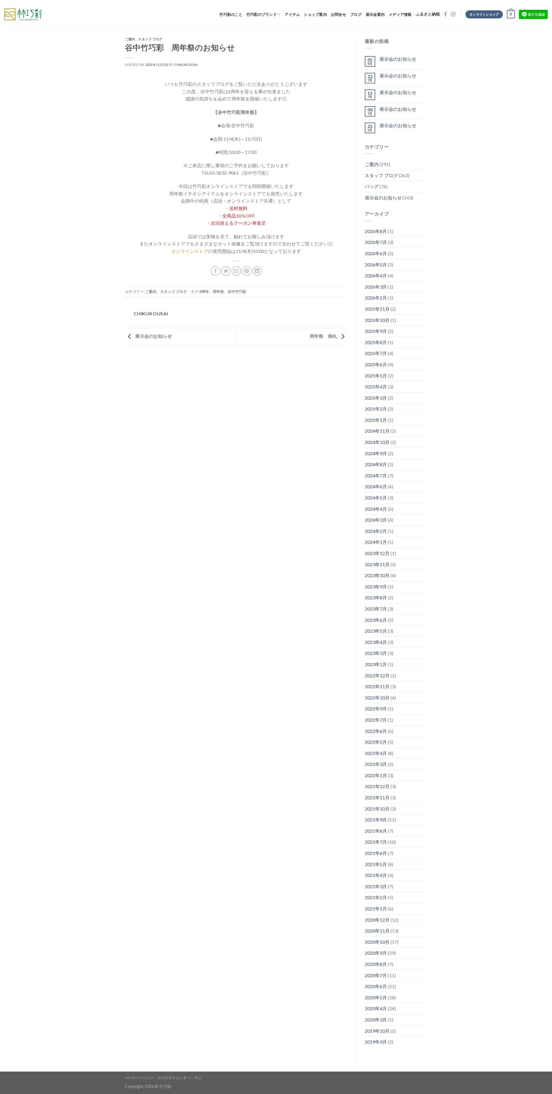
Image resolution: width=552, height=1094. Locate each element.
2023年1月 (376, 664)
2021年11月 (377, 797)
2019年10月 (377, 1031)
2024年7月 (376, 475)
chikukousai (186, 64)
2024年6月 (376, 486)
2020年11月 (377, 930)
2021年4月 (376, 875)
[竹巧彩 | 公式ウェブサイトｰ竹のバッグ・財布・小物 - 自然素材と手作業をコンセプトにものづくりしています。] (23, 14)
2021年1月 (376, 908)
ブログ (356, 14)
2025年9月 (376, 331)
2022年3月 (376, 764)
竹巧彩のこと (230, 14)
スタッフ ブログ (150, 39)
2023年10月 (377, 575)
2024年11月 (377, 431)
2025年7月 (376, 353)
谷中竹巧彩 (237, 291)
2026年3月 (376, 286)
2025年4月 (376, 386)
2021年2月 (376, 897)
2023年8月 (376, 597)
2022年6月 (376, 731)
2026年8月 (376, 231)
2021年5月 (376, 864)
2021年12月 (377, 786)
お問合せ (338, 14)
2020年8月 (376, 964)
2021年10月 (377, 808)
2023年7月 (376, 608)
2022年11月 (377, 686)
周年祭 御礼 (324, 336)
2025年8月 (376, 342)
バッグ (372, 186)
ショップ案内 (315, 14)
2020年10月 (377, 942)
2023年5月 (376, 631)
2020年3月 (376, 1019)
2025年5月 (376, 375)
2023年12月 (377, 553)
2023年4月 (376, 642)
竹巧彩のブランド (261, 14)
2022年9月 (376, 708)
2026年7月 (376, 242)
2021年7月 (376, 842)
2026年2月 (376, 297)
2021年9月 (376, 819)
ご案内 (130, 39)
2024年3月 (376, 520)
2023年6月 (376, 620)
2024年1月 (376, 542)
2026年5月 (376, 264)
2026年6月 (376, 253)
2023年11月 (377, 564)
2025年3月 (376, 398)
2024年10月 (377, 442)
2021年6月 (376, 853)
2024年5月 (376, 497)
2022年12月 (377, 675)
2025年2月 (376, 408)
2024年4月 (376, 509)
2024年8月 (376, 464)
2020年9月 (376, 953)
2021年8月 (376, 831)
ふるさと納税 (428, 14)
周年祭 (218, 291)
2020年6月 (376, 986)
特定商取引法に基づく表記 (179, 1078)
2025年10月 (377, 320)
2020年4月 (376, 1008)
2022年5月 (376, 742)
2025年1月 (376, 420)
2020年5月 (376, 997)
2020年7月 (376, 975)
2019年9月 (376, 1042)
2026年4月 (376, 275)
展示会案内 (375, 14)
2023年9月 (376, 586)
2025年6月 (376, 364)
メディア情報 (400, 14)
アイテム (292, 14)
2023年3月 (376, 653)
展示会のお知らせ (153, 336)
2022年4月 (376, 753)
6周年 (204, 291)
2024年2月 (376, 531)
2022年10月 (377, 697)
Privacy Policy (139, 1078)
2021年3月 (376, 886)
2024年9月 (376, 453)
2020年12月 (377, 920)
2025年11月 (377, 309)
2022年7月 (376, 720)
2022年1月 (376, 775)
